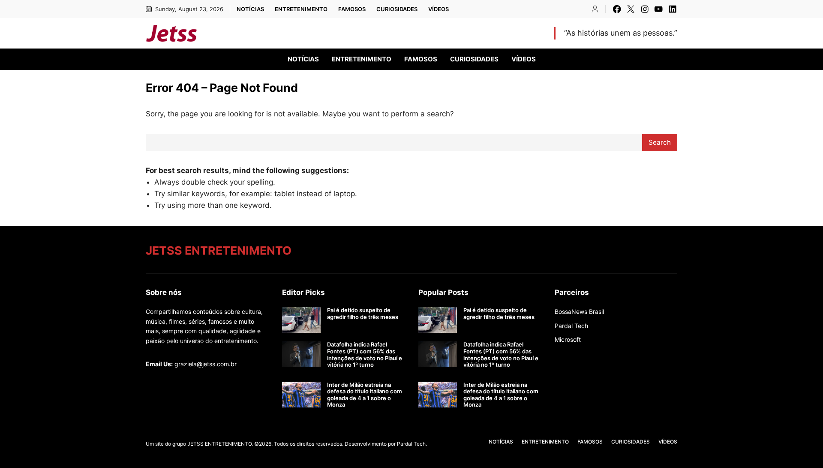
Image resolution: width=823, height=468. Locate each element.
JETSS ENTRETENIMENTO (274, 33)
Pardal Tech (571, 325)
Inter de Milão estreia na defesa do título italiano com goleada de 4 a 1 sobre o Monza (364, 395)
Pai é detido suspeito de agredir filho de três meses (362, 313)
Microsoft (568, 339)
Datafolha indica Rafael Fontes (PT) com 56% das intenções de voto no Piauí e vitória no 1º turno (364, 354)
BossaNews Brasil (579, 311)
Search (660, 142)
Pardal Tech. (412, 444)
